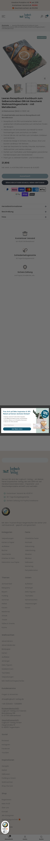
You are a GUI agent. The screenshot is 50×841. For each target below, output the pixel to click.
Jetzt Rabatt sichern (17, 429)
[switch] (5, 831)
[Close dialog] (47, 409)
